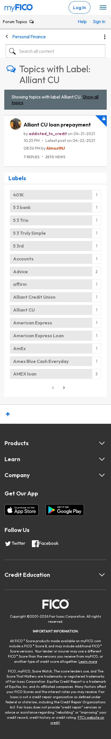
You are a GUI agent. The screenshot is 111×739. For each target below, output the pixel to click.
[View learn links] (101, 459)
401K (18, 195)
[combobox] (55, 51)
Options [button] (105, 37)
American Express (32, 323)
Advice (20, 271)
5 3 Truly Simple (29, 233)
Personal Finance (29, 36)
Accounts (23, 259)
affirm (20, 284)
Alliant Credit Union (34, 297)
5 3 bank (22, 207)
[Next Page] (63, 387)
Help (82, 21)
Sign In (97, 21)
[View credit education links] (101, 574)
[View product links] (101, 443)
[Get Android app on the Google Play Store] (64, 510)
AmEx (19, 348)
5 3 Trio (20, 220)
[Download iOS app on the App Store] (21, 510)
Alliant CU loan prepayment (57, 124)
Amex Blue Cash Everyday (41, 361)
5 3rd (18, 246)
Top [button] (8, 414)
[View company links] (101, 475)
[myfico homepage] (19, 6)
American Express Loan (38, 335)
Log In (79, 7)
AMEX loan (24, 374)
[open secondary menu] (103, 8)
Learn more (88, 661)
